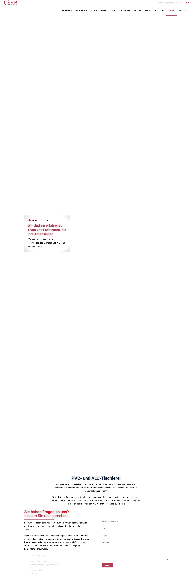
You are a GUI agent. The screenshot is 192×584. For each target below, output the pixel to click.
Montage (159, 10)
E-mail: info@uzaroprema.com (170, 3)
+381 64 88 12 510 (38, 556)
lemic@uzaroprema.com (41, 561)
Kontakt (171, 10)
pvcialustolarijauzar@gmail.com (44, 565)
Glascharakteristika (131, 10)
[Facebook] (187, 3)
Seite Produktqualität (86, 10)
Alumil (148, 10)
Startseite (67, 10)
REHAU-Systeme (108, 10)
